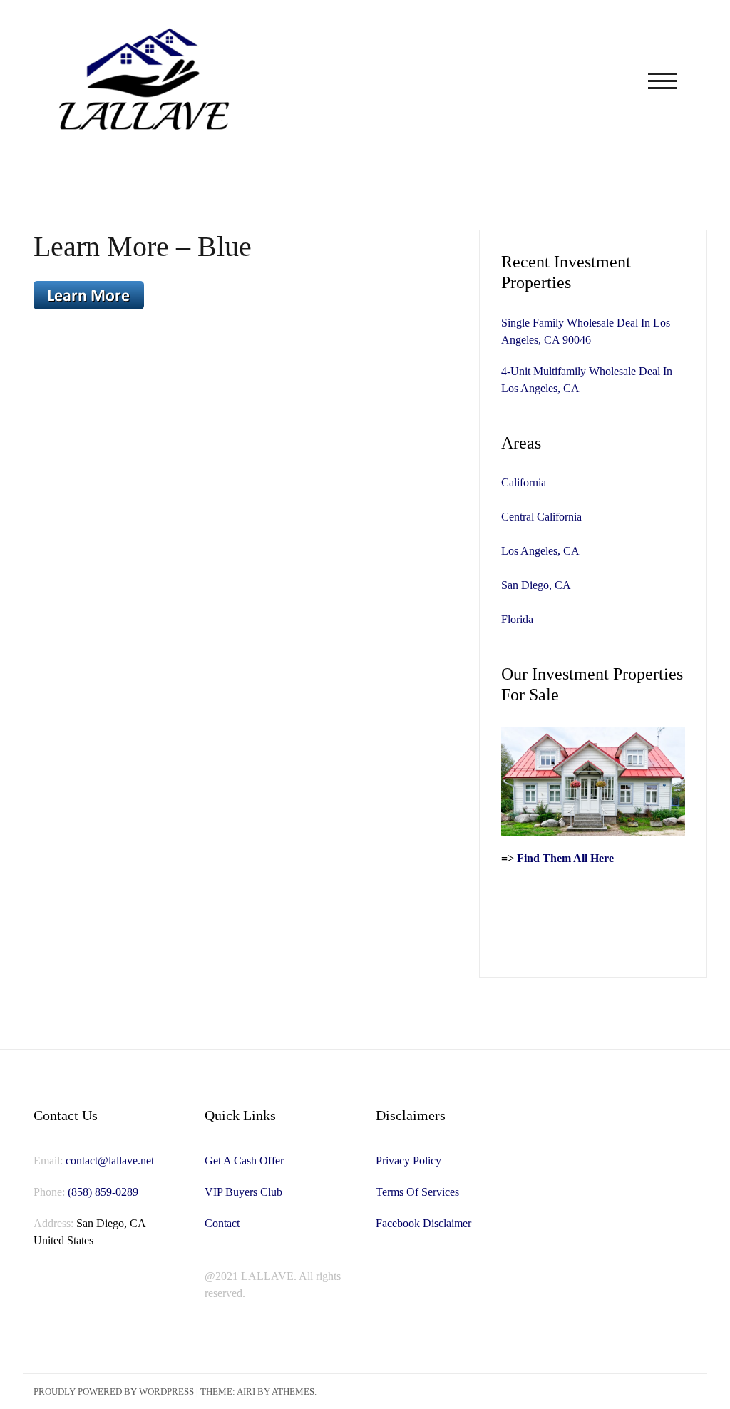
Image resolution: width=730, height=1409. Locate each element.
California (523, 482)
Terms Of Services (417, 1192)
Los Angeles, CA (540, 551)
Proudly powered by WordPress (114, 1391)
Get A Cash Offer (244, 1160)
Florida (517, 619)
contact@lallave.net (110, 1160)
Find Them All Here (565, 858)
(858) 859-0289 (103, 1192)
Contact (222, 1223)
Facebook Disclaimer (423, 1223)
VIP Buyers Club (243, 1192)
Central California (541, 517)
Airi (246, 1391)
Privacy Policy (408, 1160)
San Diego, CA (536, 585)
